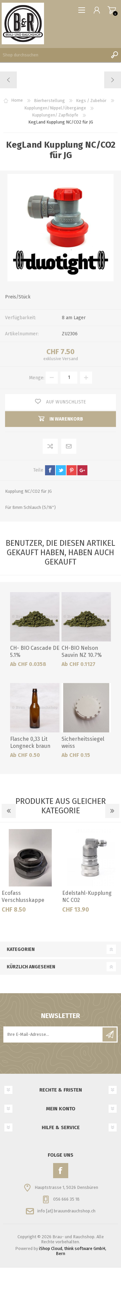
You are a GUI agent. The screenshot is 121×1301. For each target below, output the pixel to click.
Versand (70, 358)
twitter (61, 470)
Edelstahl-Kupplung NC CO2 (87, 896)
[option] (30, 873)
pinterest (72, 470)
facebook (50, 470)
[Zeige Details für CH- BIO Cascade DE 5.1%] (34, 616)
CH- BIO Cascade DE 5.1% (34, 651)
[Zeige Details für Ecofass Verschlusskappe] (30, 857)
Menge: (36, 377)
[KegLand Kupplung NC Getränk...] (8, 79)
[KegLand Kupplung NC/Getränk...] (112, 79)
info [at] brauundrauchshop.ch (66, 1210)
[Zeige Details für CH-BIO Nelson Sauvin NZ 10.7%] (86, 616)
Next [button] (112, 811)
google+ (82, 470)
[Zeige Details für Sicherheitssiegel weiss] (86, 707)
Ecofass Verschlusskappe (23, 896)
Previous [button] (9, 811)
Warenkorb (111, 10)
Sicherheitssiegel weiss (83, 742)
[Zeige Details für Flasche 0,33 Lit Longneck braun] (34, 707)
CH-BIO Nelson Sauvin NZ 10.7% (82, 651)
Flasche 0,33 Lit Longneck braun (30, 742)
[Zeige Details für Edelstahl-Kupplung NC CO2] (91, 857)
